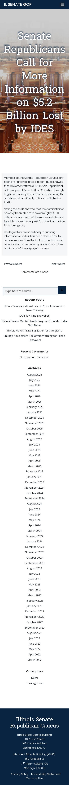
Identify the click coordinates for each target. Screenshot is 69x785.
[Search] (62, 290)
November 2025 (34, 423)
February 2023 (34, 600)
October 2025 (34, 428)
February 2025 (34, 471)
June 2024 (34, 514)
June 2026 (34, 385)
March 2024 (34, 530)
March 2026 (34, 401)
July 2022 (34, 638)
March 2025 (34, 466)
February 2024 (34, 536)
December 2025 (34, 417)
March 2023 (34, 595)
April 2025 (35, 460)
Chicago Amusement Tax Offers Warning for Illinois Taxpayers (34, 338)
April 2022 (35, 654)
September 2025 (34, 434)
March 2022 (34, 660)
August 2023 (34, 568)
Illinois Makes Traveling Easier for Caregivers (34, 330)
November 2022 (34, 616)
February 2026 (34, 407)
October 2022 (34, 622)
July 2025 (34, 444)
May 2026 (34, 391)
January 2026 (34, 412)
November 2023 (34, 552)
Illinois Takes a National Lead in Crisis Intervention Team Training (34, 308)
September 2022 (34, 627)
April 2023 (35, 590)
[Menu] (62, 4)
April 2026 (35, 396)
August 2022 (34, 633)
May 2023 (34, 584)
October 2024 (34, 493)
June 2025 (34, 450)
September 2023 (34, 563)
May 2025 (34, 455)
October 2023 (34, 557)
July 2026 (34, 380)
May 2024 (34, 520)
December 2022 (34, 611)
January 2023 (34, 606)
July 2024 (34, 509)
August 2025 (34, 439)
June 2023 (34, 579)
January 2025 (34, 477)
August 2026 (34, 374)
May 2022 (34, 649)
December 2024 (34, 482)
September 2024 (34, 498)
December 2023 (34, 547)
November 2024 (34, 487)
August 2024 (34, 504)
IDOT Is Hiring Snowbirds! (34, 315)
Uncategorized (34, 683)
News (34, 678)
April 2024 (35, 525)
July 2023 (34, 574)
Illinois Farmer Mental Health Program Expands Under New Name (34, 323)
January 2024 (34, 541)
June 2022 (34, 643)
